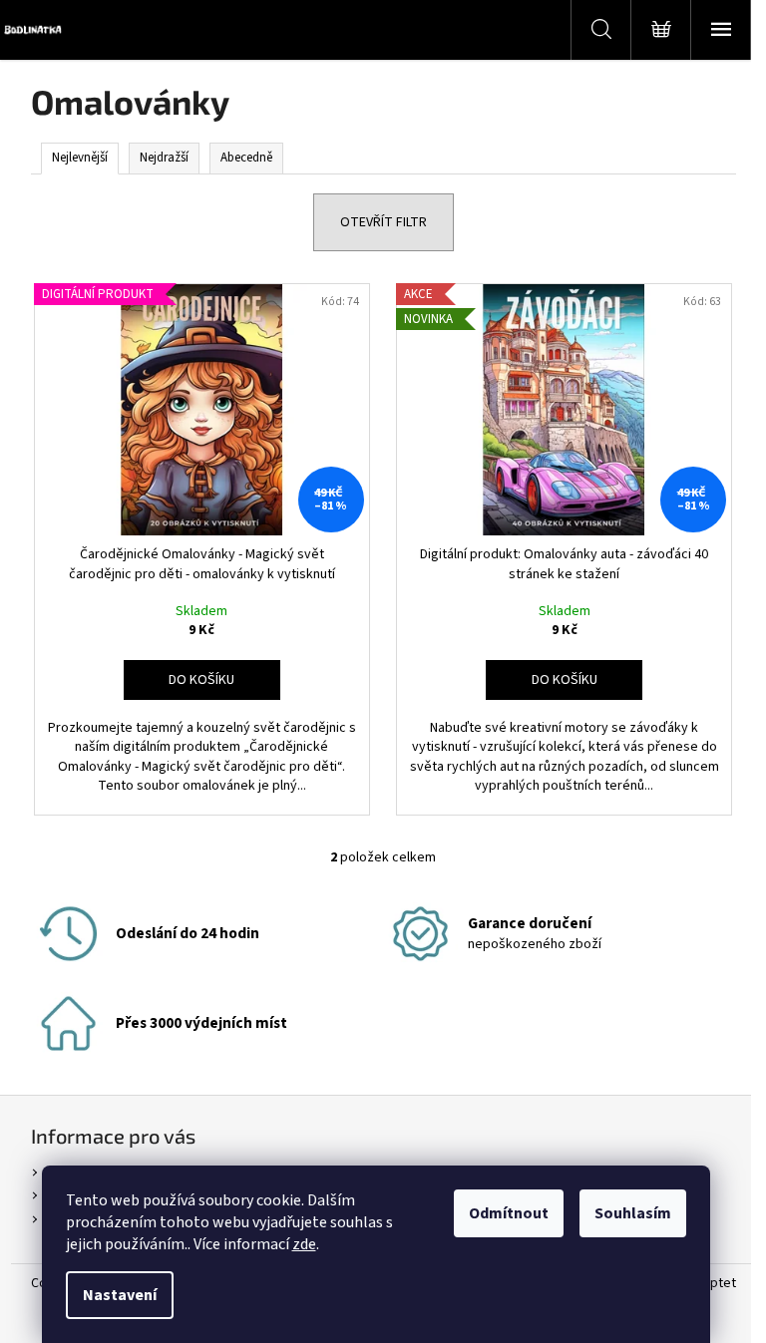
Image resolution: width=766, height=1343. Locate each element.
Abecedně (246, 158)
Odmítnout (509, 1213)
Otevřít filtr (383, 222)
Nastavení (120, 1295)
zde (304, 1244)
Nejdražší (164, 158)
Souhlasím (632, 1213)
